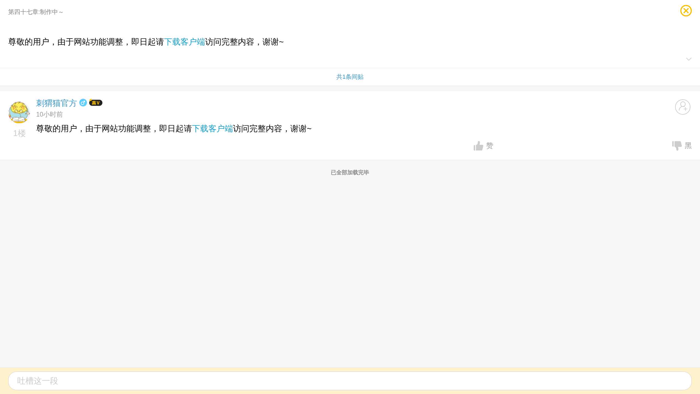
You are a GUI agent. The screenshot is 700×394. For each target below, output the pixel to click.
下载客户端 (184, 41)
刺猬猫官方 (56, 103)
